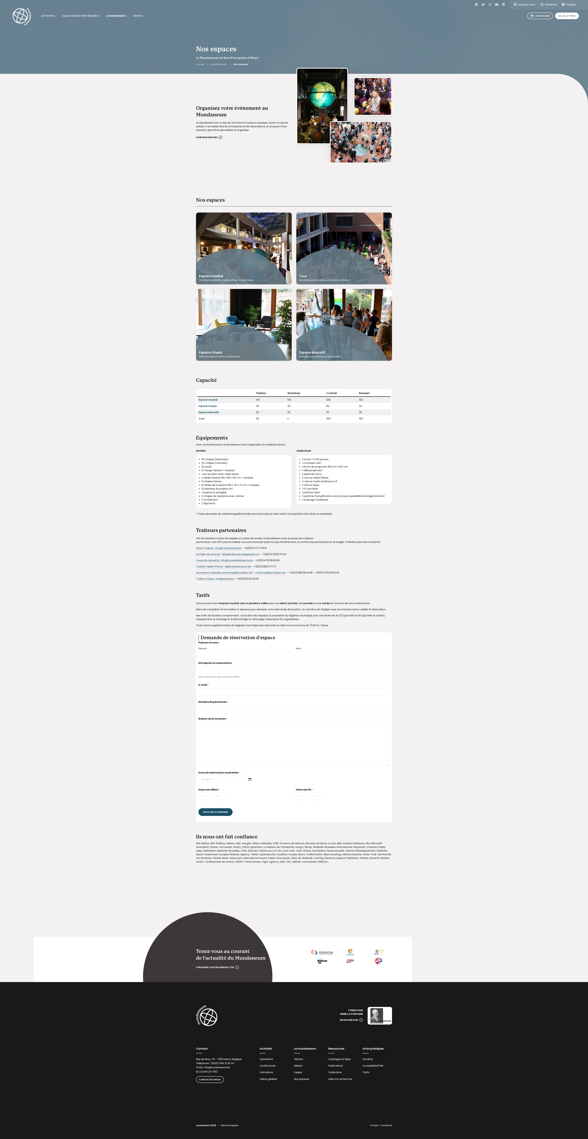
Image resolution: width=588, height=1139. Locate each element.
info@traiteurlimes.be (228, 548)
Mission (298, 1065)
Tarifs (366, 1072)
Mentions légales (229, 1125)
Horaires (368, 1059)
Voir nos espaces (206, 137)
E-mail (203, 685)
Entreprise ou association (215, 663)
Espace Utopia (210, 352)
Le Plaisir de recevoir (208, 554)
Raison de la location (213, 718)
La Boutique (542, 15)
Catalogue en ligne (339, 1059)
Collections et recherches (80, 16)
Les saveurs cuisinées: (209, 572)
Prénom (202, 648)
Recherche (551, 4)
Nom (298, 648)
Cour (303, 276)
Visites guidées (268, 1079)
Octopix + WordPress (381, 1125)
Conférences (267, 1065)
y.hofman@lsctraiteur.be (270, 572)
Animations (266, 1072)
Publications (335, 1065)
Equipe (298, 1072)
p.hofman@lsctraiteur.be (237, 572)
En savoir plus (349, 1020)
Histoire (298, 1059)
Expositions (266, 1059)
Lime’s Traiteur (205, 548)
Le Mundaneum (115, 16)
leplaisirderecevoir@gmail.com (241, 554)
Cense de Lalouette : (208, 560)
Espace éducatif (312, 352)
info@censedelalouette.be (237, 560)
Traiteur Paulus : (205, 579)
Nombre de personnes (213, 702)
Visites (137, 16)
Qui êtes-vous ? (527, 4)
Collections (335, 1072)
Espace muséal (211, 276)
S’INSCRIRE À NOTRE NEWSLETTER (215, 967)
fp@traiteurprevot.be (238, 566)
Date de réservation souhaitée (219, 772)
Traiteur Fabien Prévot (210, 566)
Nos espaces (301, 1079)
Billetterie (569, 15)
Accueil (200, 64)
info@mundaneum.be (217, 1067)
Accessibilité (370, 1065)
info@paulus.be (225, 579)
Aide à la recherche (340, 1079)
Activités (47, 16)
